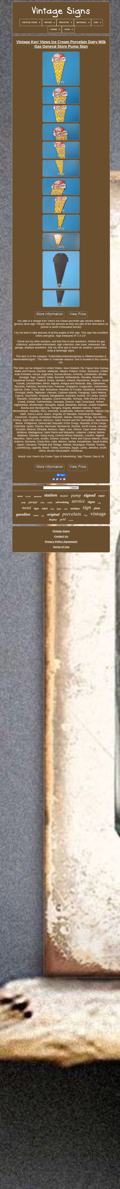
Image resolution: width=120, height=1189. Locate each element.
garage (33, 502)
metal (26, 508)
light (36, 508)
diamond (37, 496)
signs (91, 502)
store (66, 509)
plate (97, 508)
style (42, 516)
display (53, 519)
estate (50, 502)
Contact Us (61, 536)
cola (99, 503)
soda (23, 502)
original (53, 514)
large (59, 509)
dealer (28, 496)
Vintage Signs (61, 531)
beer (86, 515)
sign (87, 507)
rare (101, 496)
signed (89, 495)
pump (76, 495)
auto (42, 502)
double (70, 520)
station (50, 495)
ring (52, 509)
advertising (62, 502)
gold (63, 519)
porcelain (71, 514)
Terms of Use (61, 547)
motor (64, 496)
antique (75, 508)
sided (45, 508)
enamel (35, 515)
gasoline (23, 514)
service (78, 501)
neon (20, 496)
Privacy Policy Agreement (61, 541)
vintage (98, 514)
